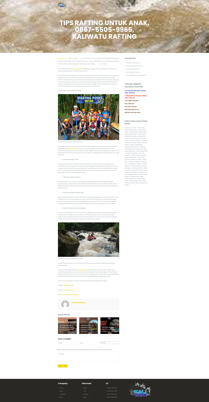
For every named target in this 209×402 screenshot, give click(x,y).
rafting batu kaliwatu (134, 161)
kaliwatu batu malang (131, 136)
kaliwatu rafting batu (135, 140)
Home (118, 5)
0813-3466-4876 (112, 397)
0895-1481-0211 (112, 394)
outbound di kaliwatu (132, 153)
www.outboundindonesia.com (134, 66)
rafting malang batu (130, 178)
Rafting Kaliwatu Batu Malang (87, 64)
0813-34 (74, 68)
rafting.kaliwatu (68, 290)
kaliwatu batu (142, 134)
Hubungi (148, 5)
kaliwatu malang (135, 138)
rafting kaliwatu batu (136, 170)
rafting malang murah (135, 180)
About (125, 5)
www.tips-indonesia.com (133, 62)
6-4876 (80, 68)
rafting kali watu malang (136, 176)
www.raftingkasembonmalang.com (136, 75)
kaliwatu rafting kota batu (132, 146)
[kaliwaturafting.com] (62, 4)
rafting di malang (135, 166)
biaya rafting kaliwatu (131, 129)
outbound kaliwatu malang (138, 155)
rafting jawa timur (138, 168)
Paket (85, 388)
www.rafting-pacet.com (133, 69)
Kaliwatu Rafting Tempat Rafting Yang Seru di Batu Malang (83, 61)
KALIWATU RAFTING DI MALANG (105, 58)
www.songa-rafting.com (133, 72)
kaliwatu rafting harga (136, 144)
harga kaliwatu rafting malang (138, 132)
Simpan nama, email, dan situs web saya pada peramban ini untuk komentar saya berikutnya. (85, 349)
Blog (141, 5)
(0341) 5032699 (112, 388)
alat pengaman (72, 148)
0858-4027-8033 (69, 285)
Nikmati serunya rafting (104, 61)
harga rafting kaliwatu (131, 134)
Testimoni (134, 5)
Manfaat (86, 394)
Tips (85, 391)
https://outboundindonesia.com (70, 294)
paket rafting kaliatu (130, 157)
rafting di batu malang (134, 163)
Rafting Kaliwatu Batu (73, 64)
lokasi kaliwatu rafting (140, 149)
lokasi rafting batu (130, 151)
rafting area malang (136, 159)
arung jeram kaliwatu (130, 127)
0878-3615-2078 (112, 391)
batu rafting (140, 127)
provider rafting (81, 270)
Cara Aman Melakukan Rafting (88, 58)
